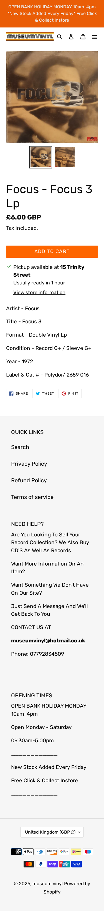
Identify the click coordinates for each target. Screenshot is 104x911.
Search (20, 447)
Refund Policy (29, 480)
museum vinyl (47, 883)
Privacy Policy (29, 463)
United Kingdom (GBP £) (50, 832)
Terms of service (32, 497)
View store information (39, 292)
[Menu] (94, 36)
